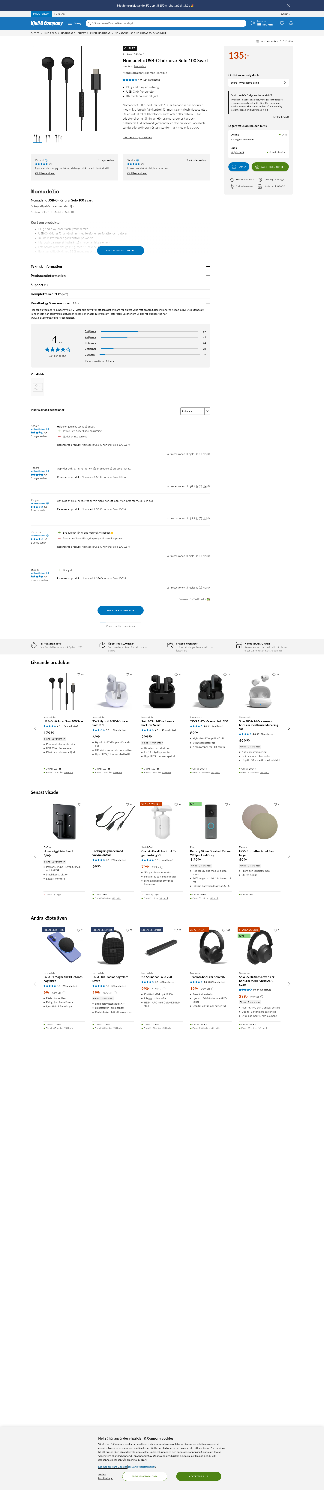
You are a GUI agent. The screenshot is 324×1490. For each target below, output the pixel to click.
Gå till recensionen (45, 173)
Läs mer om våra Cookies (112, 1466)
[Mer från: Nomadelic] (45, 193)
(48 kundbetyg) (167, 982)
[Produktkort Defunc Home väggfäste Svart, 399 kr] (64, 821)
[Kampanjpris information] (161, 867)
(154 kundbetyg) (70, 726)
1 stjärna (90, 354)
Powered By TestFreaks (192, 599)
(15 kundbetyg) (118, 730)
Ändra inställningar (105, 1476)
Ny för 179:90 (281, 116)
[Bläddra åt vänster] (35, 728)
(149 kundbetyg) (168, 730)
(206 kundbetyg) (216, 982)
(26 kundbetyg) (69, 986)
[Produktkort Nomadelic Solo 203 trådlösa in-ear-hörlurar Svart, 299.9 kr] (162, 691)
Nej (205, 453)
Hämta (242, 166)
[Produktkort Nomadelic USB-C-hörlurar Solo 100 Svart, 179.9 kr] (64, 691)
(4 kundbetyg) (264, 989)
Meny (78, 23)
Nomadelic (140, 66)
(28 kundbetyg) (118, 860)
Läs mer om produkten (137, 137)
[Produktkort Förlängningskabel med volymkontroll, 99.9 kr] (113, 821)
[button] (37, 138)
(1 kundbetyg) (166, 860)
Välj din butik (237, 152)
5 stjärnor (90, 331)
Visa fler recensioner (120, 610)
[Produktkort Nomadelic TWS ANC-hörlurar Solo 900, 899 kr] (211, 691)
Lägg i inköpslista (269, 41)
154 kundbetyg (151, 79)
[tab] (41, 14)
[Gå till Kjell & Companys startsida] (48, 23)
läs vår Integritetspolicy (141, 1466)
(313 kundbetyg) (265, 734)
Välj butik (68, 772)
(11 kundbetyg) (215, 726)
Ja (197, 453)
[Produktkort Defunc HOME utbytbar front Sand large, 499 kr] (260, 821)
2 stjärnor (90, 348)
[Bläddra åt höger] (288, 728)
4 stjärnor (90, 337)
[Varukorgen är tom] (291, 22)
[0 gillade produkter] (282, 22)
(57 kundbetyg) (118, 986)
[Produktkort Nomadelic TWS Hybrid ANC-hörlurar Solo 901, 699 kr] (113, 691)
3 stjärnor (90, 342)
